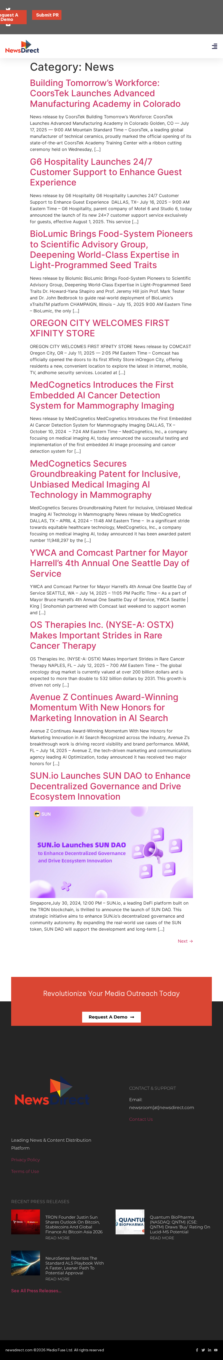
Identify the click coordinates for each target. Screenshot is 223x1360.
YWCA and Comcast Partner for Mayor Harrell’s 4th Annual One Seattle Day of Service (110, 563)
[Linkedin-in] (209, 1350)
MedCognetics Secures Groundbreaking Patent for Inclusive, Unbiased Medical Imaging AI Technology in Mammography (105, 479)
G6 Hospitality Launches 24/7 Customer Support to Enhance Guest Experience (106, 172)
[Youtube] (216, 1350)
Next (185, 941)
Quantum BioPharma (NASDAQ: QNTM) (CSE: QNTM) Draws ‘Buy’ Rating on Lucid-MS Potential (180, 1224)
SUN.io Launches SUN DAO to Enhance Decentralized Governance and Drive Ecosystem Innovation (110, 786)
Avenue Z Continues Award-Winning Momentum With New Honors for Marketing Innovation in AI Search (104, 707)
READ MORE (57, 1237)
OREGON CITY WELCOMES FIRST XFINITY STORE (100, 328)
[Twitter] (203, 1350)
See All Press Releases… (36, 1290)
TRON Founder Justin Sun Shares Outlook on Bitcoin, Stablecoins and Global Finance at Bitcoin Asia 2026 (74, 1224)
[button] (214, 46)
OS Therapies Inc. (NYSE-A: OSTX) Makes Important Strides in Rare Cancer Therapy (102, 635)
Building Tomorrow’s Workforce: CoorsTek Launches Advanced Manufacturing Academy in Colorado (105, 93)
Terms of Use (25, 1171)
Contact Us (141, 1119)
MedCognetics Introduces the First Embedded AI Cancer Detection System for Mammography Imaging (102, 395)
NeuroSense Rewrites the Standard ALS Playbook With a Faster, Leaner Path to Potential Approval (74, 1265)
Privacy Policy (25, 1159)
